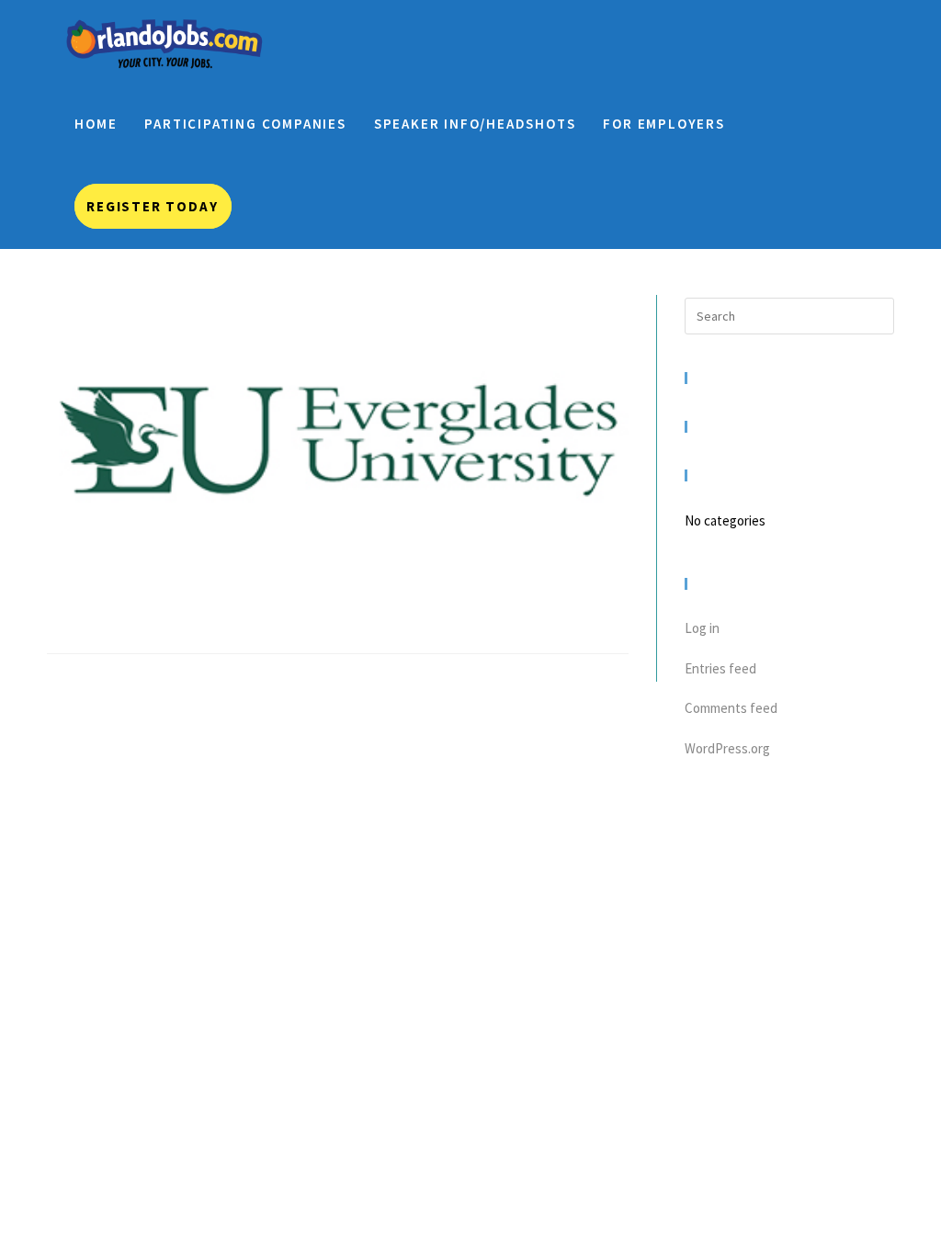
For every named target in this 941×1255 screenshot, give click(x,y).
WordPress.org (727, 748)
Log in (702, 628)
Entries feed (720, 668)
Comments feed (731, 708)
